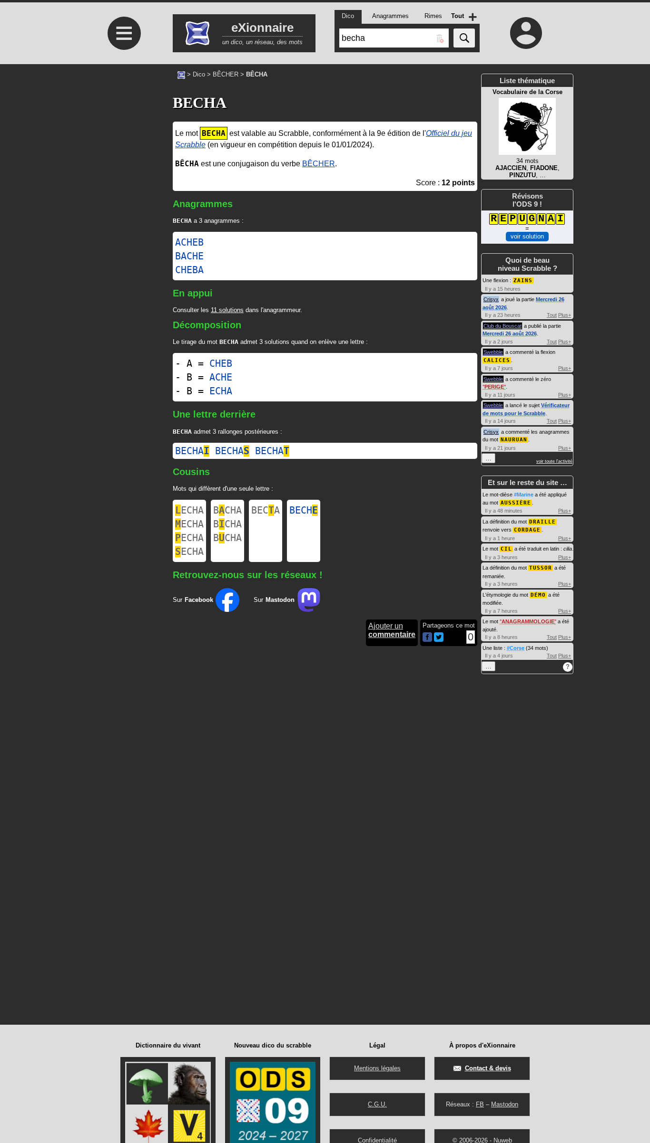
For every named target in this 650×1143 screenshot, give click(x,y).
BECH (303, 510)
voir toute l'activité (554, 461)
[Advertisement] (122, 155)
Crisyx (491, 299)
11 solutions (227, 310)
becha (192, 451)
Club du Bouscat (502, 326)
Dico (199, 74)
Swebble (493, 352)
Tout (552, 315)
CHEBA (189, 270)
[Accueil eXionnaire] (181, 74)
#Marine (523, 494)
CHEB (220, 363)
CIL (506, 549)
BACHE (189, 256)
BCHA (227, 510)
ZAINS (522, 280)
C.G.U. (377, 1104)
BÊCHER (225, 74)
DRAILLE (542, 522)
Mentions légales (377, 1068)
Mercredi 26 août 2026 (510, 333)
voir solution (527, 236)
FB (480, 1104)
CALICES (496, 360)
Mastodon (504, 1104)
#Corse (515, 648)
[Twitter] (438, 639)
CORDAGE (527, 530)
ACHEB (189, 242)
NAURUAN (514, 440)
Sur (193, 599)
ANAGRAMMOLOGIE (528, 621)
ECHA (220, 391)
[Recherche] (464, 38)
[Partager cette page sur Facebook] (427, 637)
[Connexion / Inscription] (526, 33)
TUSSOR (540, 568)
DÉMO (538, 595)
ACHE (220, 377)
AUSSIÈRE (516, 503)
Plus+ (564, 315)
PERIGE (494, 387)
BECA (265, 510)
